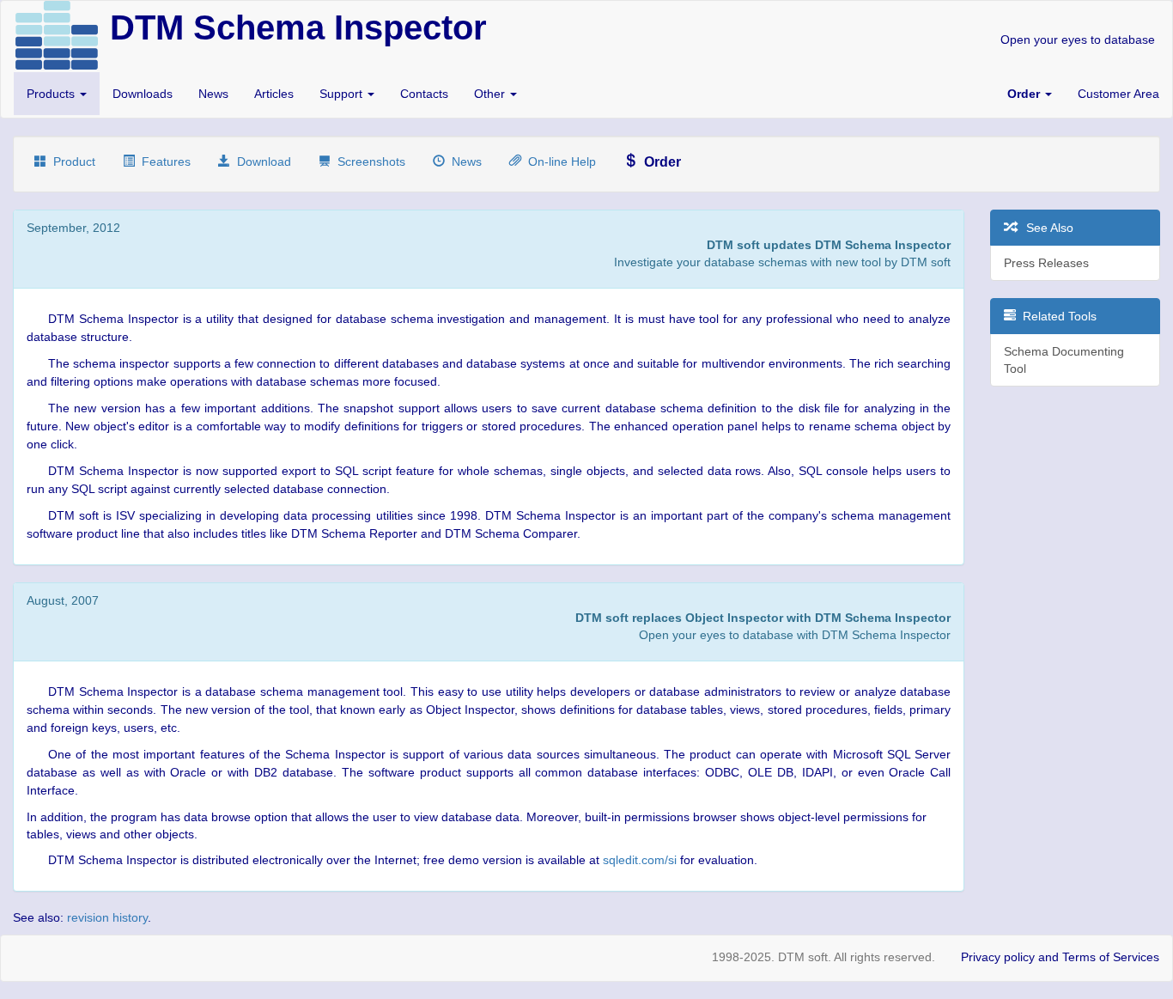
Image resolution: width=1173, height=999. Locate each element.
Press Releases (1046, 263)
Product (70, 161)
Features (163, 161)
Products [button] (52, 94)
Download (260, 161)
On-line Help (558, 161)
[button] (1029, 93)
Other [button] (491, 94)
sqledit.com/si (640, 860)
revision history (107, 917)
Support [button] (342, 94)
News (213, 94)
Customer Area (1118, 94)
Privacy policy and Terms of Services (1060, 957)
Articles (274, 94)
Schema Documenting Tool (1064, 359)
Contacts (424, 94)
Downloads (142, 94)
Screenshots (368, 161)
